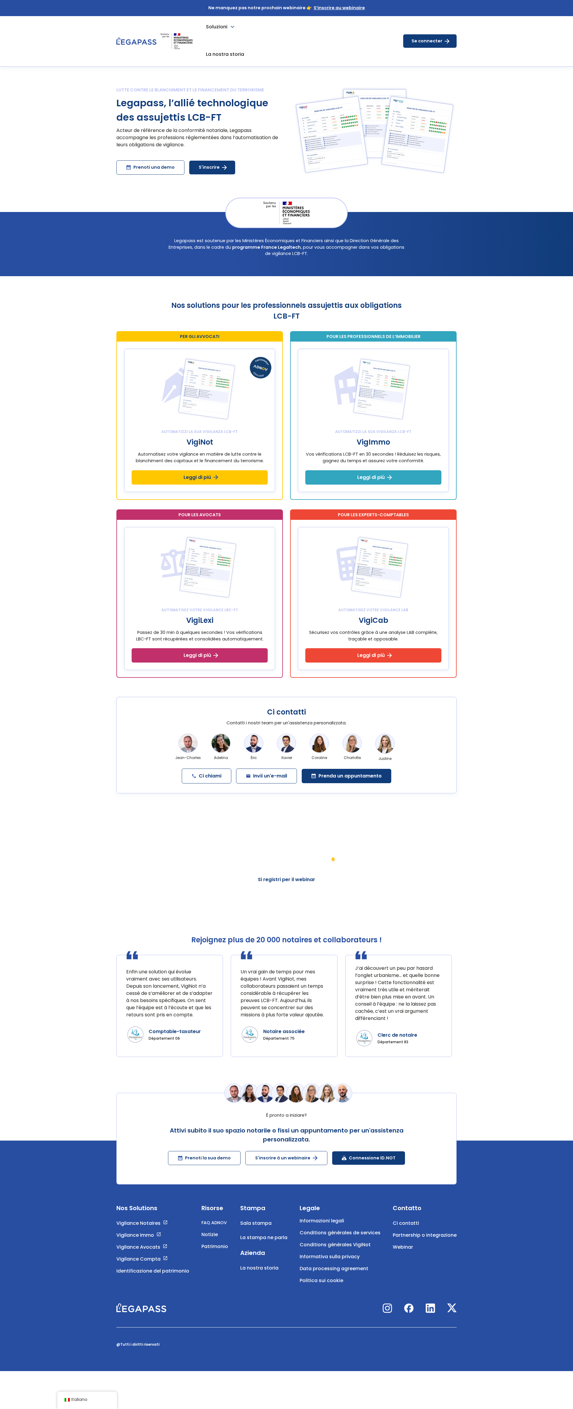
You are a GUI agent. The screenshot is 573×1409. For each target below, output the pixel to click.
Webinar (403, 1247)
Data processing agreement (334, 1268)
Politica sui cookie (321, 1280)
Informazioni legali (322, 1220)
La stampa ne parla (263, 1237)
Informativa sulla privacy (330, 1256)
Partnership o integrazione (425, 1235)
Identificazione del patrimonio (152, 1270)
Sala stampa (256, 1223)
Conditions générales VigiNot (335, 1244)
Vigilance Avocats (138, 1247)
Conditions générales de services (340, 1232)
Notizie (209, 1234)
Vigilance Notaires (138, 1223)
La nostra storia (259, 1267)
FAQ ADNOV (214, 1223)
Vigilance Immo (135, 1235)
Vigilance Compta (138, 1259)
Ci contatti (406, 1223)
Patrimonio (214, 1246)
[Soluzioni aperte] (232, 26)
